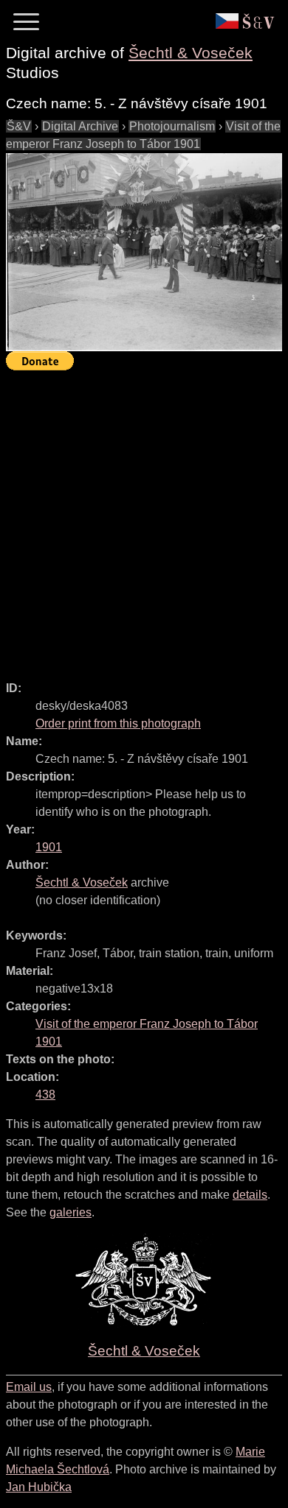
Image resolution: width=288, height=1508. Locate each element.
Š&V (19, 126)
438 (45, 1094)
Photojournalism (172, 126)
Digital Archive (80, 126)
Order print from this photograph (118, 723)
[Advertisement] (144, 519)
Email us (29, 1387)
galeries (70, 1212)
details (250, 1194)
